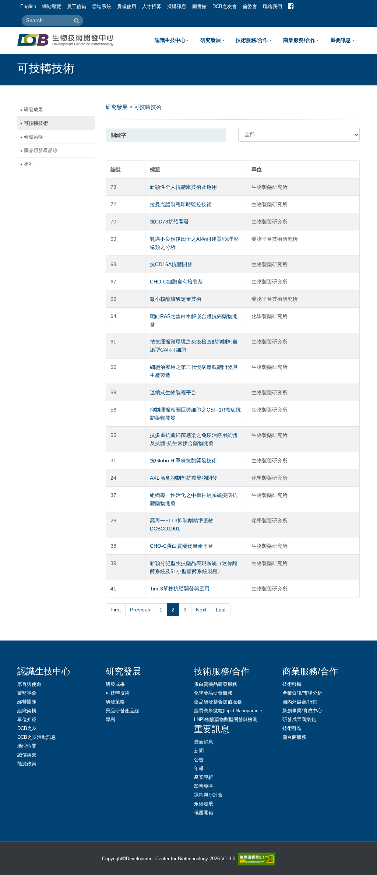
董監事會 (26, 693)
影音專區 (203, 786)
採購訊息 (176, 6)
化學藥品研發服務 (213, 693)
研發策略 (33, 137)
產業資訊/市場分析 (302, 693)
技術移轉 (292, 684)
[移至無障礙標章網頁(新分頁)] (255, 859)
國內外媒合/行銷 (299, 702)
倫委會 (250, 6)
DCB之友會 (224, 6)
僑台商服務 (294, 737)
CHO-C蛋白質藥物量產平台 (181, 546)
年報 (199, 768)
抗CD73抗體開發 (169, 222)
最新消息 (203, 742)
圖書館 (199, 6)
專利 (29, 164)
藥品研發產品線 (40, 150)
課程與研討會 (208, 795)
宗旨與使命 (29, 684)
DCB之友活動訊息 (36, 737)
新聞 (199, 751)
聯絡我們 (272, 6)
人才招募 (151, 6)
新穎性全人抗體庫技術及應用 (183, 187)
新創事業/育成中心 (302, 710)
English (28, 6)
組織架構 (26, 710)
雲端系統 (101, 6)
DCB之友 (27, 728)
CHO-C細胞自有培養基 (176, 282)
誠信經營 (26, 755)
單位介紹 (26, 719)
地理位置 (26, 746)
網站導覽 (51, 6)
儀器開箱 (203, 812)
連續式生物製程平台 (173, 392)
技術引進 (292, 728)
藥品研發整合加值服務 (218, 702)
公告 (199, 759)
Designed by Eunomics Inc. (131, 867)
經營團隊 (26, 702)
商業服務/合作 (299, 40)
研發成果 (33, 109)
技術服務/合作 (252, 40)
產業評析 (203, 777)
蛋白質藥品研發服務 (215, 684)
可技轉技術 (36, 123)
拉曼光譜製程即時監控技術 (181, 204)
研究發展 (210, 40)
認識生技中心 (170, 40)
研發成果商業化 (299, 719)
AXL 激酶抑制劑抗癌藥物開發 (183, 478)
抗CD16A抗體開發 (171, 264)
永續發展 (203, 804)
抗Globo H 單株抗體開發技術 (183, 460)
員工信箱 (76, 6)
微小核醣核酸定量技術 (175, 299)
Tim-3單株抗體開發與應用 (179, 589)
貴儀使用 (126, 6)
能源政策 (26, 763)
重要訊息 (340, 40)
